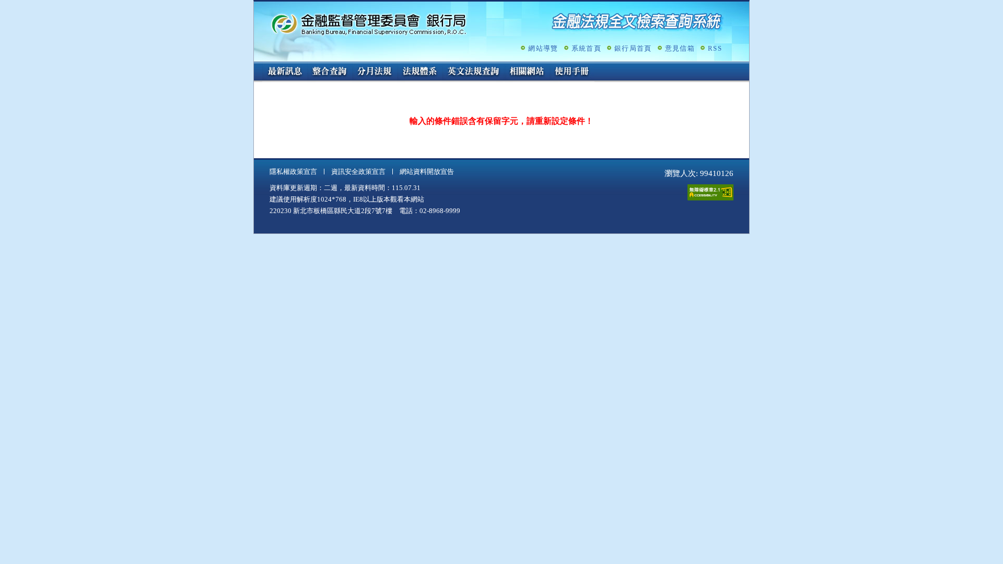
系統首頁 (586, 48)
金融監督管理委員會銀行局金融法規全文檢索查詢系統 (368, 24)
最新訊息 (284, 72)
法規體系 (419, 72)
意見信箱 (680, 48)
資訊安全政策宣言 (358, 171)
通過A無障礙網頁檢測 (710, 192)
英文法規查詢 (473, 72)
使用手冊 (572, 72)
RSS (715, 48)
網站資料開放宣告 (427, 171)
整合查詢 (329, 72)
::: (257, 66)
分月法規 (374, 72)
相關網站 (527, 72)
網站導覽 (543, 48)
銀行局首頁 (633, 48)
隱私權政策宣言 (293, 171)
